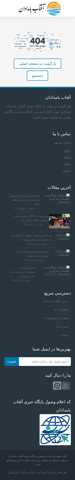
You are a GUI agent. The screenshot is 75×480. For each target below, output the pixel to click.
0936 (67, 151)
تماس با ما (62, 326)
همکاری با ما (61, 309)
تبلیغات (65, 335)
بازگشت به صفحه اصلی (37, 64)
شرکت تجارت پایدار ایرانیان (27, 472)
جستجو (37, 76)
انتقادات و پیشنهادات (57, 318)
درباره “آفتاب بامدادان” (55, 301)
